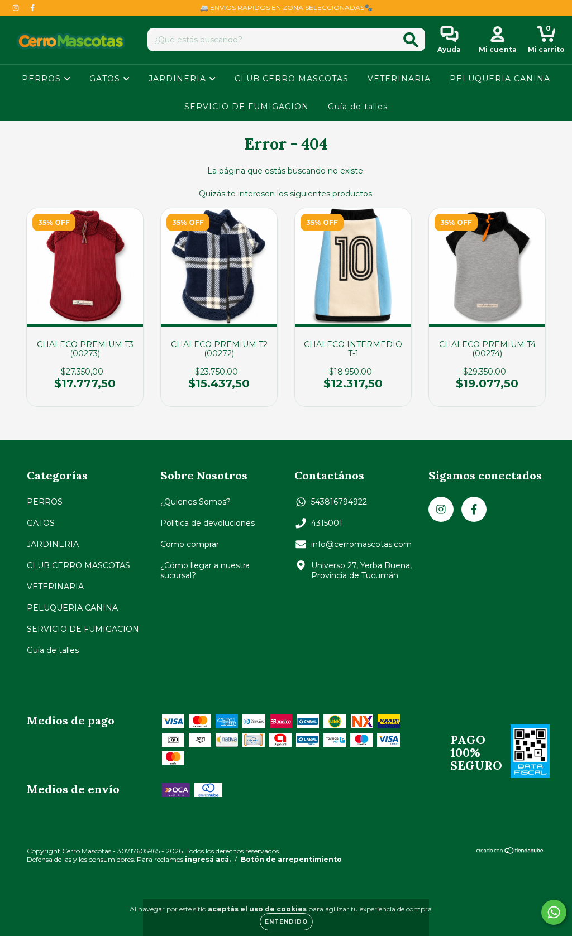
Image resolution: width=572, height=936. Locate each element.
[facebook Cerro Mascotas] (32, 8)
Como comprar (189, 544)
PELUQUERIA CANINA (500, 79)
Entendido (286, 921)
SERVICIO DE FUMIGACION (246, 107)
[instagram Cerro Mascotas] (16, 8)
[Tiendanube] (510, 852)
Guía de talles (358, 107)
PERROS (43, 79)
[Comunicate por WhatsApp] (553, 912)
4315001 (326, 523)
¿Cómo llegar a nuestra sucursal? (205, 570)
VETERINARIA (399, 79)
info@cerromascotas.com (361, 544)
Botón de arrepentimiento (291, 859)
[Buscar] (411, 40)
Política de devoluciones (207, 523)
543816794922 (339, 502)
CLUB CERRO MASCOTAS (292, 79)
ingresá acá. (208, 859)
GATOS (106, 79)
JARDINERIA (179, 79)
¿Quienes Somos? (195, 502)
